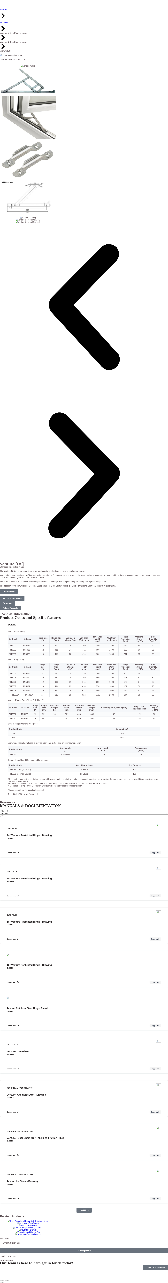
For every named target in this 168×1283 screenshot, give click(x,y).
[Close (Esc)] (8, 1280)
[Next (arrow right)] (3, 1282)
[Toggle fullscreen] (3, 1280)
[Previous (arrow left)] (1, 1282)
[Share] (6, 1280)
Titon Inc (3, 10)
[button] (84, 307)
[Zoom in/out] (1, 1280)
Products (4, 22)
